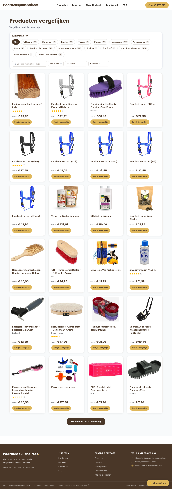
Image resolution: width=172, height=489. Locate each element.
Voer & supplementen (133, 48)
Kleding (66, 42)
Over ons (99, 458)
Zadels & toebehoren (49, 54)
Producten (62, 5)
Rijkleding (29, 42)
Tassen (83, 42)
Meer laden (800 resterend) (86, 421)
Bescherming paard (41, 48)
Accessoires (140, 42)
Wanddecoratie (22, 54)
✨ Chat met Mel (158, 483)
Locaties (77, 5)
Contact (98, 462)
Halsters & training (69, 48)
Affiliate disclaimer (103, 475)
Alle (16, 42)
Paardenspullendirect (20, 5)
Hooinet (91, 48)
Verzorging (119, 42)
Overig (18, 48)
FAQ (125, 5)
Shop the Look (93, 5)
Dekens (99, 42)
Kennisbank (112, 5)
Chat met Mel (158, 5)
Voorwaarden (101, 471)
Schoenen (48, 42)
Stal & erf (108, 48)
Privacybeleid (101, 466)
